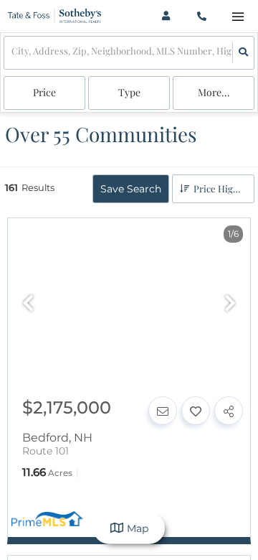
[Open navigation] (237, 17)
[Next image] (230, 304)
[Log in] (166, 16)
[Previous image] (28, 304)
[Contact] (162, 410)
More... (214, 92)
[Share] (228, 410)
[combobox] (12, 53)
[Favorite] (195, 410)
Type (129, 92)
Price (44, 92)
